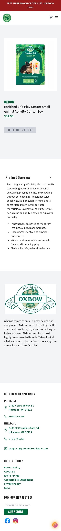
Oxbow (9, 101)
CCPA (7, 488)
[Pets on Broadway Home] (24, 18)
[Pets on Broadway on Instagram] (15, 520)
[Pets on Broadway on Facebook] (7, 520)
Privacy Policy (12, 484)
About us (9, 472)
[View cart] (50, 18)
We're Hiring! (11, 476)
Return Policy (12, 467)
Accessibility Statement (18, 480)
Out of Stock (20, 130)
